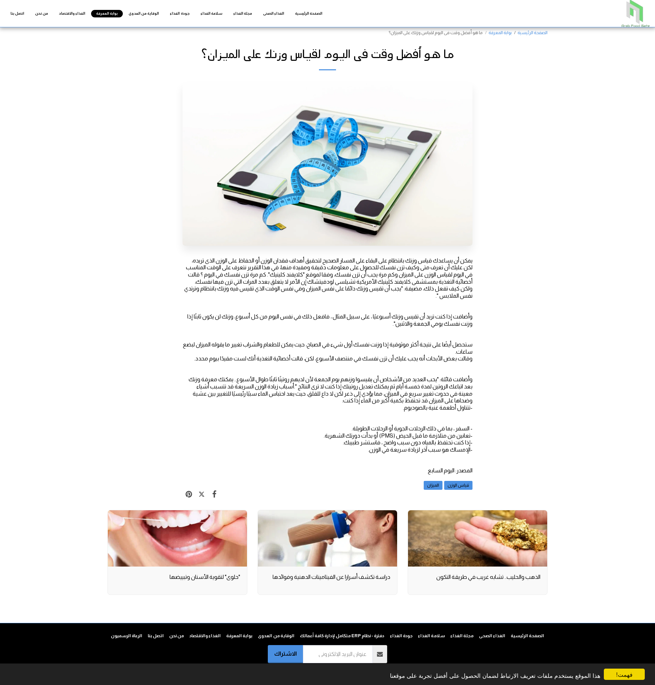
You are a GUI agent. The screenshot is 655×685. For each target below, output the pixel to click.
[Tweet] (201, 494)
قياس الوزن (458, 485)
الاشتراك (285, 654)
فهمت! (624, 674)
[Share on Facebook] (214, 494)
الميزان (433, 485)
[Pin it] (189, 494)
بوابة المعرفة (500, 32)
